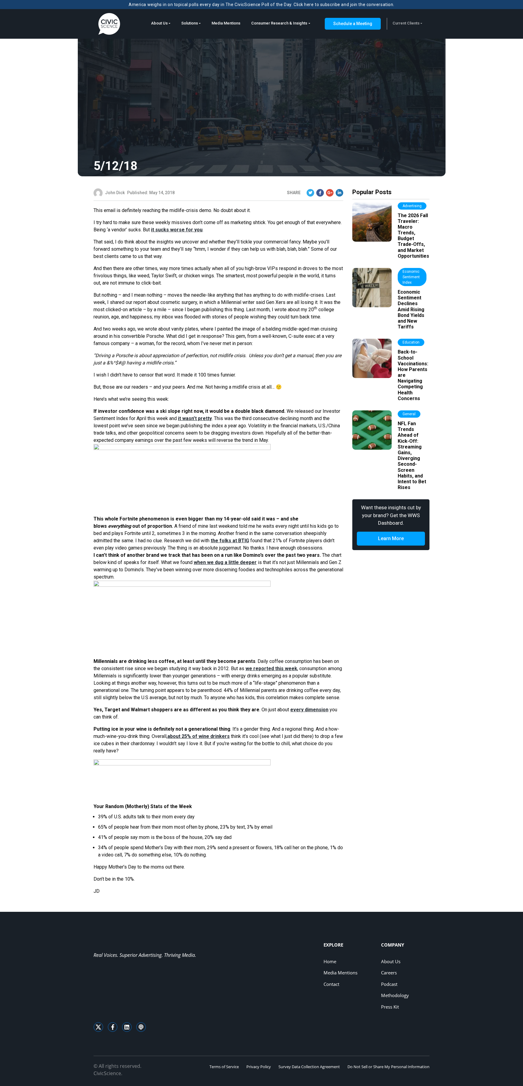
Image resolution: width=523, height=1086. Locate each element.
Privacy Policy (258, 1066)
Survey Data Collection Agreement (309, 1066)
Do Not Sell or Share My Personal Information (388, 1066)
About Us (159, 23)
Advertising (412, 206)
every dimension (309, 710)
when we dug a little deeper (225, 562)
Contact (331, 984)
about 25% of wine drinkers (198, 736)
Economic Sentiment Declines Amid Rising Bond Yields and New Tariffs (411, 309)
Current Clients (406, 23)
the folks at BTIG (230, 540)
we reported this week (271, 668)
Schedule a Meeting (352, 23)
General (409, 414)
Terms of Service (224, 1066)
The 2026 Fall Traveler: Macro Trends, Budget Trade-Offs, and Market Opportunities (413, 236)
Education (411, 342)
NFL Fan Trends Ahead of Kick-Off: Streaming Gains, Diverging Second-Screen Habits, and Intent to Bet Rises (412, 455)
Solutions (189, 23)
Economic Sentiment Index (411, 277)
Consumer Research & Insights (279, 23)
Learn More (391, 538)
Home (330, 961)
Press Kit (390, 1007)
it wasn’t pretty (195, 418)
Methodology (395, 995)
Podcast (389, 984)
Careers (389, 973)
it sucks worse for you (176, 230)
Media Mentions (226, 23)
